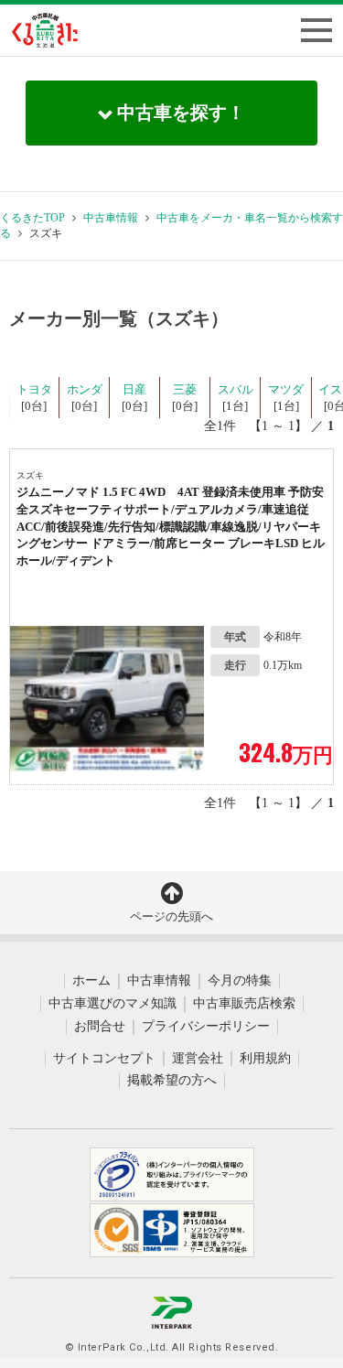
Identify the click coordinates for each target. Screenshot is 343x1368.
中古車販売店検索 (244, 1003)
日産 (134, 389)
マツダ (286, 389)
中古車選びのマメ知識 (112, 1003)
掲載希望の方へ (172, 1080)
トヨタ (34, 389)
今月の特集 (240, 980)
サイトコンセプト (104, 1058)
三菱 (185, 389)
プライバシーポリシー (206, 1026)
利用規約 (265, 1058)
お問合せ (99, 1026)
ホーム (91, 980)
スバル (235, 389)
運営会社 (197, 1058)
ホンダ (84, 389)
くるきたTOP (32, 217)
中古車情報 (110, 217)
